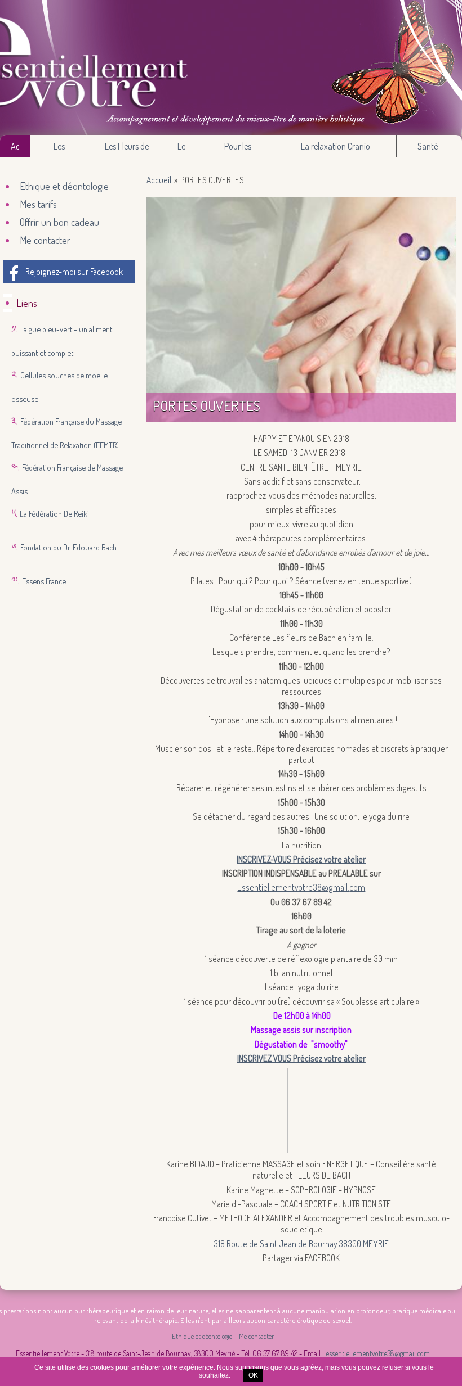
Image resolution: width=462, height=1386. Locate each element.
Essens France (44, 581)
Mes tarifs (38, 204)
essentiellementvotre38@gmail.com (378, 1353)
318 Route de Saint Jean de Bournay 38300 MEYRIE (301, 1243)
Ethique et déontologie (64, 186)
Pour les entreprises (237, 149)
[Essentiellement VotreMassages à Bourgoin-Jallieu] (231, 67)
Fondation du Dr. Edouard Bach (68, 547)
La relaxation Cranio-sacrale (337, 149)
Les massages (59, 149)
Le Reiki (181, 149)
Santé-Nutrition (429, 149)
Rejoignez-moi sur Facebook (74, 271)
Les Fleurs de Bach (127, 149)
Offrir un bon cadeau (59, 222)
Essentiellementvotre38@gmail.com (301, 887)
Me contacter (45, 240)
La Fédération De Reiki (54, 513)
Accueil (15, 146)
